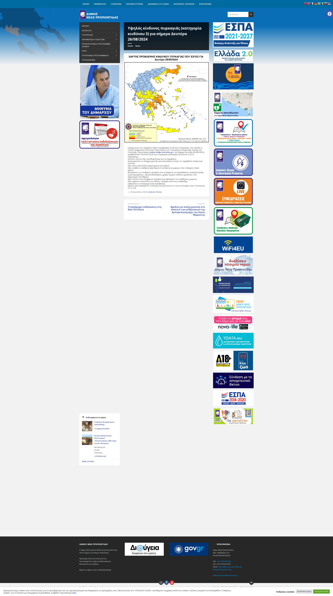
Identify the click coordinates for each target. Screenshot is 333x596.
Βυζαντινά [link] (101, 456)
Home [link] (130, 46)
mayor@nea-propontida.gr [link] (230, 567)
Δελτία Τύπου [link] (155, 192)
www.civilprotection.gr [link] (161, 152)
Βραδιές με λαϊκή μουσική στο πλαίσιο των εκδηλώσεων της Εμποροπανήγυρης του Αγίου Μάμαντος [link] (188, 210)
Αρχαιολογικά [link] (103, 428)
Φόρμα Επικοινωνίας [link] (222, 569)
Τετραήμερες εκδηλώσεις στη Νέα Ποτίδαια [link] (145, 208)
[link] (329, 13)
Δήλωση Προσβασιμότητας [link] (225, 575)
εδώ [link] (74, 592)
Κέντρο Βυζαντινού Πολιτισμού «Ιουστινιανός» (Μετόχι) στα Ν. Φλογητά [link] (105, 440)
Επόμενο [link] (201, 204)
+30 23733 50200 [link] (224, 561)
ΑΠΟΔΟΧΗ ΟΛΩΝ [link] (321, 591)
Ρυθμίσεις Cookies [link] (285, 591)
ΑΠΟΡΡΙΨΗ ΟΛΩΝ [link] (304, 591)
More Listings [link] (88, 461)
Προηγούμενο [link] (134, 204)
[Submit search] (251, 14)
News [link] (137, 46)
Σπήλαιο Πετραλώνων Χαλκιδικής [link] (104, 423)
